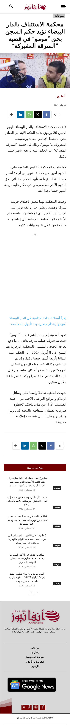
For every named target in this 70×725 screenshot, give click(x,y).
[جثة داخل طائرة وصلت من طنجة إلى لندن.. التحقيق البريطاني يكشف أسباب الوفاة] (57, 502)
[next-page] (31, 592)
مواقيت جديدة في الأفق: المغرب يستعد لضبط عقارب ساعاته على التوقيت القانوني (27, 558)
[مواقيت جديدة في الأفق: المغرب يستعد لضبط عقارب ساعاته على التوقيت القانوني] (57, 559)
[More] (12, 114)
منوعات (59, 16)
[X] (38, 114)
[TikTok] (29, 707)
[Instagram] (35, 707)
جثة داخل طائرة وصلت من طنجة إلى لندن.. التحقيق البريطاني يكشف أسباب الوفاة (27, 501)
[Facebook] (46, 114)
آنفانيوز (61, 96)
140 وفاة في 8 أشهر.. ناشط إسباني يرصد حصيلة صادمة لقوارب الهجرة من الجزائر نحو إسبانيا (27, 539)
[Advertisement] (35, 273)
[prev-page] (37, 592)
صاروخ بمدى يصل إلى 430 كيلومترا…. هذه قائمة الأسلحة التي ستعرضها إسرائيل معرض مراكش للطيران (27, 481)
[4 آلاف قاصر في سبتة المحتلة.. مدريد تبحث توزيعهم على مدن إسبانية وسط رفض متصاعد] (57, 521)
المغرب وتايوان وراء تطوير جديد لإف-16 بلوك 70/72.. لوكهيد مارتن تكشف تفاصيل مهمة (27, 577)
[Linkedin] (20, 114)
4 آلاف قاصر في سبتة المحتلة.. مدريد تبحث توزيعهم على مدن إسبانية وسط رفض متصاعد (27, 520)
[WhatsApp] (29, 114)
